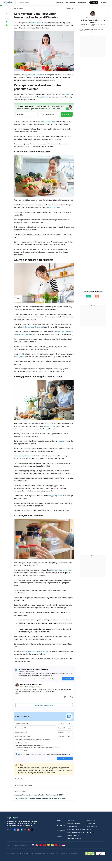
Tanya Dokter (68, 678)
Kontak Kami (90, 832)
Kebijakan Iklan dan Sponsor (75, 832)
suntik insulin (44, 97)
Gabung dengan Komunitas (44, 705)
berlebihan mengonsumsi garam (60, 570)
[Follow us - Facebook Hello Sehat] (15, 830)
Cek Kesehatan (60, 825)
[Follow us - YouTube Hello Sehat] (29, 830)
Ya (18, 743)
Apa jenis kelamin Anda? (22, 723)
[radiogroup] (65, 724)
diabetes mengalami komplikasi (32, 327)
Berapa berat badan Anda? (23, 736)
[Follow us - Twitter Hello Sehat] (25, 830)
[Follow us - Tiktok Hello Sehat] (32, 830)
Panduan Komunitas (73, 835)
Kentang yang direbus (22, 456)
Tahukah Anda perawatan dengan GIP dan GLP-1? (30, 745)
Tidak (25, 743)
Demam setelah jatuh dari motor (31, 684)
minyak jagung (19, 357)
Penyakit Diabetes (18, 8)
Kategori (58, 820)
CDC (22, 354)
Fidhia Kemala (89, 29)
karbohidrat (62, 441)
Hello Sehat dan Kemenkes (75, 838)
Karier (89, 829)
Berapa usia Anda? (20, 728)
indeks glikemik (49, 426)
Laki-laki (62, 723)
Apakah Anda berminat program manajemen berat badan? (32, 739)
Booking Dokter (60, 830)
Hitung (64, 758)
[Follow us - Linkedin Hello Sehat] (22, 830)
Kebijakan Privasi (72, 826)
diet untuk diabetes (48, 121)
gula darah (66, 94)
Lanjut (17, 694)
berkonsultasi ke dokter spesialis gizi (35, 651)
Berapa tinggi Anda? (21, 732)
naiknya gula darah (53, 207)
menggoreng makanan (56, 496)
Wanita (71, 723)
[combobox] (69, 732)
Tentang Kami (91, 823)
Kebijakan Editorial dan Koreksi (76, 829)
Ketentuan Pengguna (73, 823)
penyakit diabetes (36, 23)
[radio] (58, 724)
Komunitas (59, 836)
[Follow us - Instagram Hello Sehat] (18, 830)
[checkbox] (16, 754)
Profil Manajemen (92, 826)
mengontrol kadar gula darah (33, 75)
